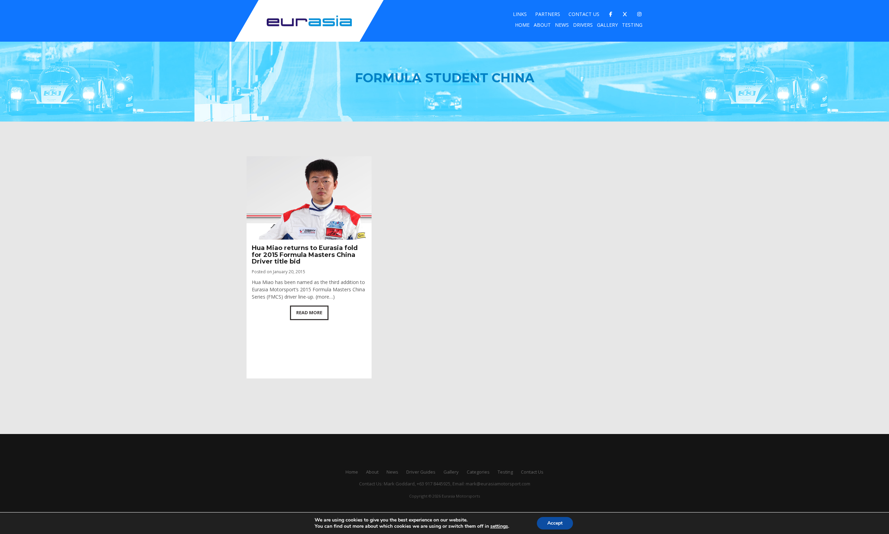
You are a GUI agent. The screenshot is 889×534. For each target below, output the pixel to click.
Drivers (583, 25)
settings (499, 526)
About (542, 25)
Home (522, 25)
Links (520, 14)
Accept (555, 523)
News (562, 25)
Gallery (607, 25)
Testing (632, 25)
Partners (547, 14)
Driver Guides (420, 472)
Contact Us (583, 14)
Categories (478, 472)
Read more (309, 312)
